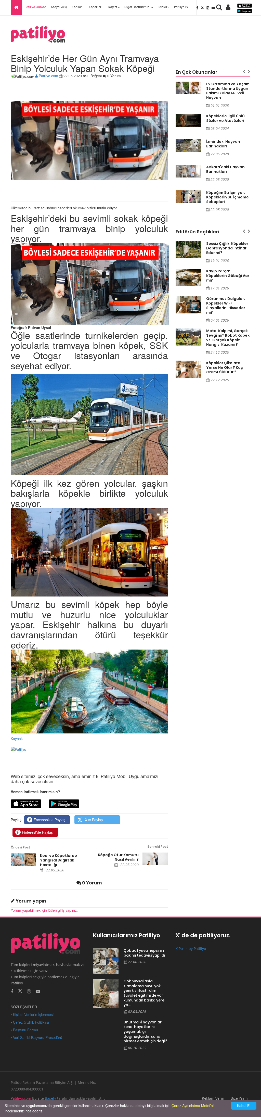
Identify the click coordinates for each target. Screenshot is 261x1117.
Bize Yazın (239, 1098)
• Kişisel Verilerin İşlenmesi (32, 1014)
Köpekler (95, 7)
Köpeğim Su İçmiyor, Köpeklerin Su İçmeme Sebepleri (227, 197)
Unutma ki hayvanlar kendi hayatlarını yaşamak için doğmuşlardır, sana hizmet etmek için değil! (145, 1032)
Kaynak (17, 738)
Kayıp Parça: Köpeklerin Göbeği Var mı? (227, 276)
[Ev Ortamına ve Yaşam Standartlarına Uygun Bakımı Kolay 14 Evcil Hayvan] (188, 88)
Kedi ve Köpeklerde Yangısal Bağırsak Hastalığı (58, 860)
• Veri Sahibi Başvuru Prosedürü (36, 1037)
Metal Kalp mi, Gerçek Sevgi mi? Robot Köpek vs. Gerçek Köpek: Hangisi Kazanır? (228, 337)
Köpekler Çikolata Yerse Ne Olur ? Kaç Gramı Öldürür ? (224, 367)
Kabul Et (244, 1105)
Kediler (77, 7)
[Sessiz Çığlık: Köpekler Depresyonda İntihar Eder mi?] (188, 249)
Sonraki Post (157, 846)
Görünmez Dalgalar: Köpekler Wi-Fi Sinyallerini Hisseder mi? (225, 305)
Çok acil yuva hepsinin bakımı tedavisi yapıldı (144, 953)
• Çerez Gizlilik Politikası (30, 1022)
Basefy (50, 1098)
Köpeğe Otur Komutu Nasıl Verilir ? (118, 857)
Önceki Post (20, 847)
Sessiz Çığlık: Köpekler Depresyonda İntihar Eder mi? (227, 248)
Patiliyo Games (35, 7)
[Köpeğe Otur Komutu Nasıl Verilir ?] (155, 859)
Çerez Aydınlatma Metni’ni (193, 1105)
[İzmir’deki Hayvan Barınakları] (188, 145)
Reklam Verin (213, 1098)
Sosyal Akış (59, 7)
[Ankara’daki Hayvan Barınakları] (188, 171)
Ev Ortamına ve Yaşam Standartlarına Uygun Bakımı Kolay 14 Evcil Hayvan (228, 91)
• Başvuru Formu (24, 1029)
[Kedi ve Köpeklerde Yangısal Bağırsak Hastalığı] (23, 859)
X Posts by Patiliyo (191, 948)
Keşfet (112, 7)
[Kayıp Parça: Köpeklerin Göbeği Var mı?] (188, 277)
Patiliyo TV (181, 7)
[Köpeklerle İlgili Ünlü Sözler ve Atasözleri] (188, 120)
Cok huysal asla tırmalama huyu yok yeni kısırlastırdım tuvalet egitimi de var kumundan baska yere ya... (144, 993)
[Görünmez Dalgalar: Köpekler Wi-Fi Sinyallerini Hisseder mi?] (188, 304)
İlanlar (162, 7)
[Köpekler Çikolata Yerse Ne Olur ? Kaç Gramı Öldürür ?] (188, 369)
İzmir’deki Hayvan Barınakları (223, 143)
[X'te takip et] (20, 991)
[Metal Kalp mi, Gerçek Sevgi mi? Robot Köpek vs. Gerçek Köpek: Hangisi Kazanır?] (188, 337)
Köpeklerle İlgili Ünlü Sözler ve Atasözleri (225, 118)
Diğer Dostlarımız (136, 7)
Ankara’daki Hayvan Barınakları (225, 169)
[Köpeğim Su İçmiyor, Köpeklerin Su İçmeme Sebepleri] (188, 196)
